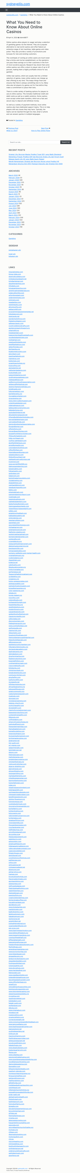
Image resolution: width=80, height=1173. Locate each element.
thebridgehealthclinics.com (18, 888)
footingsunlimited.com (17, 963)
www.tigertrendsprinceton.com (20, 930)
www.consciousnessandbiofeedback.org (23, 1022)
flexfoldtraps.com (15, 947)
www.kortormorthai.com (18, 952)
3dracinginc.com (15, 633)
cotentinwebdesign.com (17, 403)
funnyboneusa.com (16, 802)
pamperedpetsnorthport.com (19, 494)
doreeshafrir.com (15, 708)
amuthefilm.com (14, 677)
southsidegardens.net (16, 1031)
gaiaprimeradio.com (16, 748)
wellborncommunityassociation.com (22, 382)
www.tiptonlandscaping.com (19, 991)
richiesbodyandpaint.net (17, 279)
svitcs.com (13, 862)
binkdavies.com (14, 668)
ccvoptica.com (14, 996)
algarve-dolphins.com (17, 766)
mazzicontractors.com (17, 1036)
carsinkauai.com (15, 1088)
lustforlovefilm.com (16, 680)
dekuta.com (13, 1008)
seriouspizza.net (15, 865)
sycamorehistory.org (16, 1017)
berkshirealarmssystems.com (19, 478)
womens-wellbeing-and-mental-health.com (24, 553)
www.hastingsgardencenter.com (20, 1027)
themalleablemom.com (17, 729)
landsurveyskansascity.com (19, 959)
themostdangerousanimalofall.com (21, 637)
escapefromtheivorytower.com (20, 434)
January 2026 (14, 180)
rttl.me (11, 1139)
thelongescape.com (16, 755)
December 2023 (15, 222)
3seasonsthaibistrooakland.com (20, 574)
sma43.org (13, 984)
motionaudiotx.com (16, 1137)
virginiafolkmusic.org (16, 555)
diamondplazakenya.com (18, 1064)
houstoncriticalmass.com (18, 635)
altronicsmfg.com (15, 307)
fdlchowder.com (15, 973)
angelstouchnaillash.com (18, 513)
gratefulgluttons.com (16, 607)
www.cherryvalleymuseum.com (20, 401)
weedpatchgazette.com (17, 487)
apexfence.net (14, 1155)
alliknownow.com (15, 642)
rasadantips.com (15, 302)
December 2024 (15, 199)
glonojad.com (14, 698)
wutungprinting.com (16, 773)
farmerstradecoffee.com (18, 900)
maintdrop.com (14, 359)
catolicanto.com (15, 565)
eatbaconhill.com (15, 309)
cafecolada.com (14, 619)
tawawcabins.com (15, 469)
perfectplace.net (15, 572)
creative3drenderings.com (18, 898)
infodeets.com (14, 286)
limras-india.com (15, 274)
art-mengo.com (14, 745)
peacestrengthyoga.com (18, 942)
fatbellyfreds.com (15, 1045)
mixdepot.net (13, 1013)
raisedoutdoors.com (16, 455)
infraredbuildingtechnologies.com (21, 417)
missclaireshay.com (16, 272)
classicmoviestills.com (17, 616)
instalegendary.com (16, 333)
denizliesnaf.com (15, 855)
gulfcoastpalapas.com (17, 886)
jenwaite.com (13, 1106)
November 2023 (15, 225)
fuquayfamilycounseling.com (19, 1123)
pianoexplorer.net (15, 1029)
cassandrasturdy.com (16, 612)
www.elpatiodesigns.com (18, 1048)
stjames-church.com (16, 703)
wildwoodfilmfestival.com (18, 384)
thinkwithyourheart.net (17, 457)
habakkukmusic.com (16, 916)
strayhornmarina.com (16, 656)
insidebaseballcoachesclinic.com (21, 1085)
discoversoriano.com (16, 621)
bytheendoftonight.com (17, 602)
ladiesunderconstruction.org (19, 408)
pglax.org (12, 785)
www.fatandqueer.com (17, 954)
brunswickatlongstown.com (19, 736)
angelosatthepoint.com (17, 844)
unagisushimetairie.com (17, 342)
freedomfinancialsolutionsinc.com (21, 945)
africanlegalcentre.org (17, 687)
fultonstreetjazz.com (16, 391)
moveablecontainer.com (17, 396)
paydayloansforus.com (17, 319)
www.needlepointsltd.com (18, 975)
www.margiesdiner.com (17, 970)
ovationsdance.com (16, 558)
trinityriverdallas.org (16, 569)
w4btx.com (13, 511)
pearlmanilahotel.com (16, 356)
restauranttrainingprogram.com (20, 544)
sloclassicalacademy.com (18, 649)
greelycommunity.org (16, 691)
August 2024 (13, 203)
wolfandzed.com (15, 1005)
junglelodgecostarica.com (18, 759)
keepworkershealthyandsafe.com (21, 335)
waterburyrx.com (15, 839)
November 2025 (15, 185)
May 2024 (12, 210)
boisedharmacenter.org (17, 588)
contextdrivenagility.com (18, 715)
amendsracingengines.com (18, 949)
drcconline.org (14, 834)
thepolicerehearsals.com (18, 640)
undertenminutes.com (17, 298)
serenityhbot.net (15, 921)
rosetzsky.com (14, 696)
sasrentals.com (14, 523)
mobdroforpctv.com (16, 609)
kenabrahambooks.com (17, 673)
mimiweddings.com (16, 1144)
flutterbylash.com (15, 1099)
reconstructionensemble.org (19, 806)
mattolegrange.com (16, 757)
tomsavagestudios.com (17, 551)
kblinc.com (13, 490)
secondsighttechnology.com (19, 525)
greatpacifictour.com (16, 820)
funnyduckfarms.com (16, 1104)
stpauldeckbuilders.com (17, 961)
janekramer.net (14, 741)
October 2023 (14, 227)
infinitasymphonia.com (17, 684)
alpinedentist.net (15, 368)
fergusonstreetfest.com (17, 1076)
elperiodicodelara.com (17, 276)
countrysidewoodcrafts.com (19, 326)
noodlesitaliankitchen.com (18, 337)
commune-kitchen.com (17, 675)
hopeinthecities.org (16, 605)
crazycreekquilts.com (16, 666)
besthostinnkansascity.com (19, 1146)
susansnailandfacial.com (18, 926)
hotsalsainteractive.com (17, 288)
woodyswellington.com (17, 1043)
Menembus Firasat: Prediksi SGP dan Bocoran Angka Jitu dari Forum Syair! (36, 157)
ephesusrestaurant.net (17, 1041)
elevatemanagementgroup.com (20, 1109)
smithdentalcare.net (16, 1148)
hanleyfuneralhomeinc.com (18, 504)
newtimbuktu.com (15, 305)
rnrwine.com (13, 1118)
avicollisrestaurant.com (17, 832)
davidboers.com (15, 905)
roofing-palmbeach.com (17, 441)
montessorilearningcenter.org (19, 1073)
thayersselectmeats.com (18, 879)
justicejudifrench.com (16, 724)
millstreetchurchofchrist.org (19, 1090)
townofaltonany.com (16, 783)
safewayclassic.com (16, 323)
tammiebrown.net (15, 750)
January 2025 (14, 196)
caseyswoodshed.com (17, 851)
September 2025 (15, 189)
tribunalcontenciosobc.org (18, 647)
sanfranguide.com (15, 628)
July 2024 (12, 206)
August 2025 (13, 192)
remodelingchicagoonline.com (20, 987)
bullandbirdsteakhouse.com (19, 977)
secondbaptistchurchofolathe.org (21, 1127)
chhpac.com (13, 1132)
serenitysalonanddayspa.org (19, 291)
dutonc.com (13, 752)
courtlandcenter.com (16, 827)
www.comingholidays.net (18, 626)
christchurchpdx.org (16, 670)
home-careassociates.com (18, 581)
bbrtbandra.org (14, 349)
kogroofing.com (14, 366)
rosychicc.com (14, 598)
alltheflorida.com (15, 1083)
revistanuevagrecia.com (17, 701)
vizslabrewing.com (15, 480)
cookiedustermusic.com (17, 804)
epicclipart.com (14, 354)
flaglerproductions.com (17, 659)
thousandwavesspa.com (17, 825)
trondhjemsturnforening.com (19, 1062)
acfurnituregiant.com (16, 295)
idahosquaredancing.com (18, 466)
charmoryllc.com (15, 630)
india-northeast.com (16, 438)
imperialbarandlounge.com (18, 452)
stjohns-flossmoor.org (17, 799)
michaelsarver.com (15, 527)
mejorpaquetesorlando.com (19, 506)
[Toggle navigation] (6, 10)
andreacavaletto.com (16, 584)
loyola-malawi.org (15, 595)
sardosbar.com (14, 473)
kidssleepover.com (15, 314)
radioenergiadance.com (17, 370)
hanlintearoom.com (16, 1102)
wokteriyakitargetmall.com (18, 534)
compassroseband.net (17, 867)
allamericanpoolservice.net (18, 546)
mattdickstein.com (15, 909)
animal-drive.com (15, 872)
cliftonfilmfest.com (16, 450)
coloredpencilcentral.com (18, 448)
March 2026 (13, 175)
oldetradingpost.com (16, 405)
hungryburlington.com (17, 734)
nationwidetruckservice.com (19, 816)
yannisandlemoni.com (17, 485)
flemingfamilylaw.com (17, 1116)
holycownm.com (15, 813)
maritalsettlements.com (17, 776)
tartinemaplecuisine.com (18, 738)
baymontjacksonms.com (18, 780)
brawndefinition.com (16, 661)
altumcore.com (14, 870)
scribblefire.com (15, 577)
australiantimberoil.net (17, 412)
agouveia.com (14, 1125)
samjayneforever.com (16, 1078)
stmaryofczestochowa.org (18, 722)
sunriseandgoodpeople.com (19, 792)
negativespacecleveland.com (19, 787)
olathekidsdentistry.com (17, 502)
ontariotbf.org (14, 330)
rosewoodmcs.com (16, 1015)
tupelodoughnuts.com (17, 499)
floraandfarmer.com (16, 426)
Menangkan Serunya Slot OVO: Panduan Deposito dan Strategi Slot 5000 (36, 164)
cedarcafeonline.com (16, 293)
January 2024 (14, 220)
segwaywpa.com (15, 884)
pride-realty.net (14, 1095)
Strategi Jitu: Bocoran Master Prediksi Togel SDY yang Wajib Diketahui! (35, 154)
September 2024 (15, 201)
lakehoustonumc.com (16, 914)
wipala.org (12, 593)
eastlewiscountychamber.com (20, 644)
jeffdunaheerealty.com (17, 940)
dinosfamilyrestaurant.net (18, 415)
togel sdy (12, 254)
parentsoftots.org (15, 895)
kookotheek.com (15, 373)
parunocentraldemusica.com (19, 1057)
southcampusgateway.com (18, 377)
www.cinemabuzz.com (17, 1010)
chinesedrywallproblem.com (19, 795)
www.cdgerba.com (16, 1055)
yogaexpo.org (14, 579)
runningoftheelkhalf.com (17, 937)
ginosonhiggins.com (16, 771)
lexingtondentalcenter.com (18, 537)
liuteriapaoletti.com (16, 790)
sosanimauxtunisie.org (17, 363)
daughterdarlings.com (17, 284)
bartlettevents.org (15, 394)
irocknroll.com (14, 462)
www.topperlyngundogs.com (19, 935)
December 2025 (15, 182)
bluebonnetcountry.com (17, 351)
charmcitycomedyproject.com (20, 710)
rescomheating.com (16, 1141)
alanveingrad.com (15, 769)
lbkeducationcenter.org (17, 567)
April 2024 (12, 213)
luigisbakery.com (15, 1001)
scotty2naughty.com (16, 705)
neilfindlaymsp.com (16, 830)
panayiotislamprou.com (17, 375)
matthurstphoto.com (16, 1080)
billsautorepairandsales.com (19, 1069)
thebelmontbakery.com (17, 321)
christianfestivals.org (16, 762)
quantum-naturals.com (17, 1071)
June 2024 (13, 208)
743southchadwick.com (17, 436)
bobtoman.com (14, 361)
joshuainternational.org (17, 923)
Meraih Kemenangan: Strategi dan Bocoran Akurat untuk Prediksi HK (34, 161)
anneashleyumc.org (16, 956)
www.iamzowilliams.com (18, 1024)
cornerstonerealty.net (16, 1020)
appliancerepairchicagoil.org (19, 328)
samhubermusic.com (16, 1153)
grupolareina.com (15, 398)
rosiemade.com (14, 497)
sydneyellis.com (18, 4)
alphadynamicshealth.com (18, 1097)
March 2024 (13, 215)
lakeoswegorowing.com (17, 1120)
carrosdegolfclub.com (17, 422)
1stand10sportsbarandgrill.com (20, 509)
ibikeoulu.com (14, 717)
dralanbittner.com (15, 483)
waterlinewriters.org (16, 891)
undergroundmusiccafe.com (19, 1151)
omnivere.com (14, 300)
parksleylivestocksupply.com (19, 586)
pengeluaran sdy (15, 250)
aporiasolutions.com (16, 881)
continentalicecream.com (18, 663)
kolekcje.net (13, 562)
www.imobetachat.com (17, 907)
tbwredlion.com (14, 1066)
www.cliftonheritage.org (17, 982)
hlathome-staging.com (17, 532)
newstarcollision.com (16, 520)
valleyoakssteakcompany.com (20, 848)
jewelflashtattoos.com (17, 344)
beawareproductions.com (18, 712)
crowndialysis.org (15, 541)
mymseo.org (13, 1130)
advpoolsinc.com (15, 841)
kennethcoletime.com (16, 731)
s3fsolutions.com (15, 429)
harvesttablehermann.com (18, 419)
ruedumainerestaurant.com (18, 694)
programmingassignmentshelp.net (21, 312)
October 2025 (14, 187)
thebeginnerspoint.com (17, 623)
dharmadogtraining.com (17, 1134)
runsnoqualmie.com (16, 966)
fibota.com (13, 1052)
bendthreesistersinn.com (18, 797)
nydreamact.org (14, 340)
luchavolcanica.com (16, 811)
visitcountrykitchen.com (17, 764)
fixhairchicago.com (16, 853)
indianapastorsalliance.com (19, 846)
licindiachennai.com (16, 281)
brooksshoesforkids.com (18, 877)
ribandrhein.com (15, 560)
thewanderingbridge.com (18, 727)
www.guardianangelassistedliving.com (23, 1059)
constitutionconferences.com (19, 858)
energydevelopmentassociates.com (22, 424)
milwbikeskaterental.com (18, 778)
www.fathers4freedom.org (18, 933)
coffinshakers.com (15, 720)
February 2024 (14, 217)
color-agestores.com (16, 591)
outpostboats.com (15, 600)
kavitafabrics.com (15, 809)
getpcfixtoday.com (16, 347)
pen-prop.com (14, 928)
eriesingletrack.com (16, 492)
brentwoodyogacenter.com (19, 989)
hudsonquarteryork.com (17, 1050)
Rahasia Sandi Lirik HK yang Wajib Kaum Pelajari (26, 159)
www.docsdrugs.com (16, 968)
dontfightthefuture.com (17, 443)
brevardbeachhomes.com (18, 431)
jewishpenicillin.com (16, 548)
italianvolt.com (14, 476)
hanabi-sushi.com (15, 1003)
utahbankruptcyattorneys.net (19, 459)
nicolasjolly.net (14, 682)
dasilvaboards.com (16, 652)
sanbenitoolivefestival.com (18, 614)
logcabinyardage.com (17, 902)
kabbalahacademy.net (17, 516)
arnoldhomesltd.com (16, 445)
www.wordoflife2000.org (18, 464)
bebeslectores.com (16, 410)
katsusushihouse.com (16, 689)
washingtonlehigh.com (17, 998)
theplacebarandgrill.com (18, 837)
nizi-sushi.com (14, 743)
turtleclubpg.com (15, 818)
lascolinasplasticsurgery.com (19, 980)
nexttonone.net (14, 919)
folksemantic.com (15, 471)
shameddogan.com (16, 893)
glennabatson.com (15, 654)
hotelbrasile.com (15, 389)
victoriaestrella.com (16, 823)
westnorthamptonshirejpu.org (20, 387)
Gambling (19, 120)
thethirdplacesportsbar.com (19, 1038)
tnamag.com (13, 874)
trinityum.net (13, 1034)
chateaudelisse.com (16, 380)
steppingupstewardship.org (19, 994)
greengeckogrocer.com (17, 530)
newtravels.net (14, 316)
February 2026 (14, 178)
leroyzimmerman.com (17, 1111)
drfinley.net (13, 1113)
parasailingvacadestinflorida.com (21, 1092)
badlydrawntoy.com (16, 912)
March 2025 (13, 194)
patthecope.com (15, 860)
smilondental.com (15, 518)
